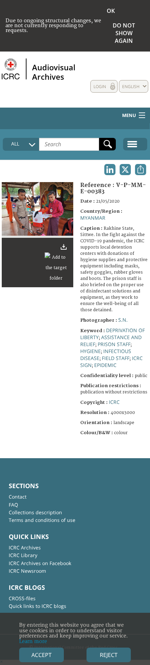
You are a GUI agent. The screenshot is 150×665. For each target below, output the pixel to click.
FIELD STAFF (115, 358)
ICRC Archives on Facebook (40, 563)
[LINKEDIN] (109, 169)
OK (111, 11)
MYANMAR (92, 217)
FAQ (13, 504)
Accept (41, 655)
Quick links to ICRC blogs (37, 606)
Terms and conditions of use (42, 520)
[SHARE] (140, 169)
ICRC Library (23, 555)
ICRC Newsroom (27, 571)
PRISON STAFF (114, 344)
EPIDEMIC (105, 365)
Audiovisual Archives (53, 71)
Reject (109, 655)
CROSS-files (22, 598)
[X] (125, 169)
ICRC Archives (25, 547)
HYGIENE (90, 351)
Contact (18, 496)
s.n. (123, 319)
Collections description (35, 512)
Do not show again (124, 33)
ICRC (114, 402)
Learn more (33, 641)
